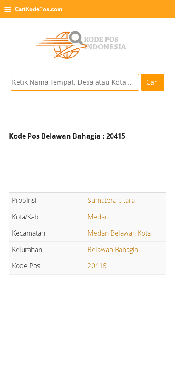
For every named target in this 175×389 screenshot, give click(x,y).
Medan (98, 216)
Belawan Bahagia (113, 249)
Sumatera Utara (111, 200)
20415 (97, 265)
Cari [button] (152, 82)
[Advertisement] (87, 167)
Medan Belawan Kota (119, 233)
